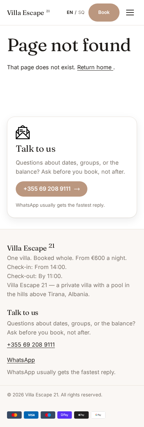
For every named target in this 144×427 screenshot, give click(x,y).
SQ (81, 12)
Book (104, 12)
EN (70, 12)
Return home (95, 67)
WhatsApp (21, 359)
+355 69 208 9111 (47, 188)
